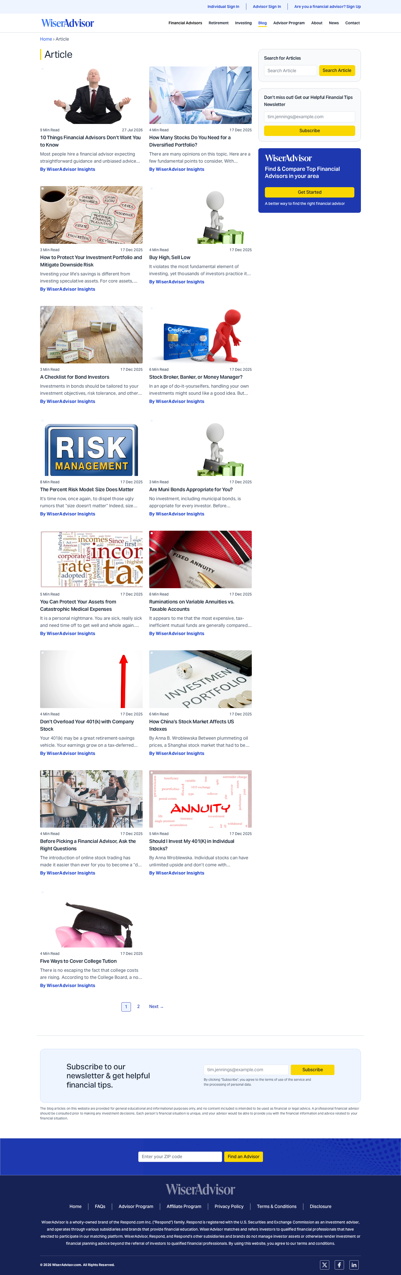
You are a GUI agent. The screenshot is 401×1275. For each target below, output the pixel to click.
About (316, 22)
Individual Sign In (224, 6)
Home (46, 39)
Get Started (310, 192)
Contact (352, 22)
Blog (262, 22)
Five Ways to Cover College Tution (78, 961)
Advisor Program (289, 22)
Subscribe (310, 130)
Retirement (219, 22)
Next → (156, 1006)
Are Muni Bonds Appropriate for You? (191, 489)
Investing (243, 22)
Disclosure (320, 1206)
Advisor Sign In (267, 6)
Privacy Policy (229, 1206)
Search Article (337, 70)
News (334, 22)
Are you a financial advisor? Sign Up (327, 6)
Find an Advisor (243, 1156)
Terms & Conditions (277, 1206)
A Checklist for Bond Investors (74, 377)
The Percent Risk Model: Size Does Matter (87, 489)
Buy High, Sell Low (169, 257)
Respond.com (132, 1222)
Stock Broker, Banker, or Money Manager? (196, 377)
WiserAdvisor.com (66, 1265)
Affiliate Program (184, 1206)
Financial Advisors (185, 22)
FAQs (100, 1206)
